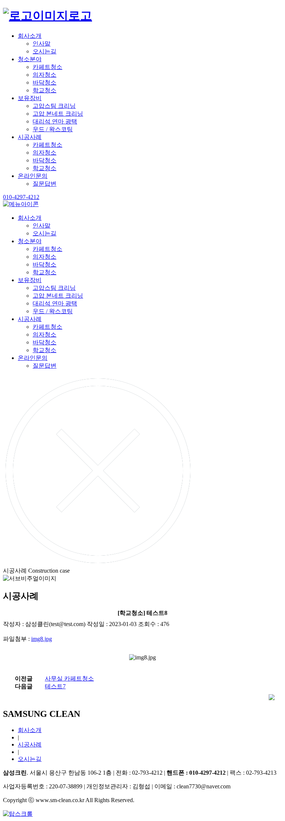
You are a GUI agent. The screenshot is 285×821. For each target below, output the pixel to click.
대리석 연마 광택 (55, 121)
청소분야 (30, 59)
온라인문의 (33, 176)
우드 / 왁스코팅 (53, 129)
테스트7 (55, 686)
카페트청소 (47, 67)
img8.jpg (41, 639)
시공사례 (30, 137)
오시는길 (44, 51)
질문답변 (44, 184)
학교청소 (44, 90)
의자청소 (44, 75)
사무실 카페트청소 (69, 678)
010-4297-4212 (21, 197)
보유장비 (30, 98)
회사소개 (30, 36)
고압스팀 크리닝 (54, 106)
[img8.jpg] (142, 657)
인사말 (41, 43)
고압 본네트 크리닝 (58, 113)
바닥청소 (44, 82)
